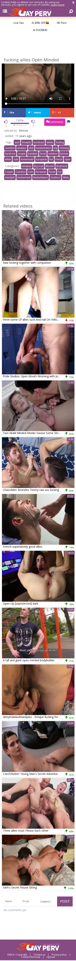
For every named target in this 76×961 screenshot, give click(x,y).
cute (15, 159)
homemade (27, 159)
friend (59, 159)
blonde (64, 153)
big (55, 148)
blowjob (26, 142)
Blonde (50, 166)
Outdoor (55, 177)
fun (51, 159)
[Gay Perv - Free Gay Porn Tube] (38, 12)
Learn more (58, 4)
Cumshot (21, 171)
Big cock (38, 166)
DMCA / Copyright (17, 955)
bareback (39, 142)
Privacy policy (59, 955)
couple (22, 153)
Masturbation (40, 177)
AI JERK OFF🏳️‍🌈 (40, 23)
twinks (50, 142)
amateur (22, 148)
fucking (60, 142)
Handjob (10, 177)
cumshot (10, 148)
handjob (32, 153)
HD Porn (61, 23)
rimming (64, 148)
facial (43, 153)
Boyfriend (61, 166)
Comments (56, 122)
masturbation (43, 148)
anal (17, 142)
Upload (51, 957)
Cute (30, 171)
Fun (60, 171)
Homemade (24, 177)
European (41, 171)
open (68, 159)
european (41, 159)
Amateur (27, 166)
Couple (9, 171)
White (66, 177)
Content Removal (30, 957)
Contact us (39, 955)
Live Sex (18, 23)
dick (31, 148)
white (8, 159)
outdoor (53, 153)
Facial (52, 171)
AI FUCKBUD (39, 30)
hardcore (10, 153)
